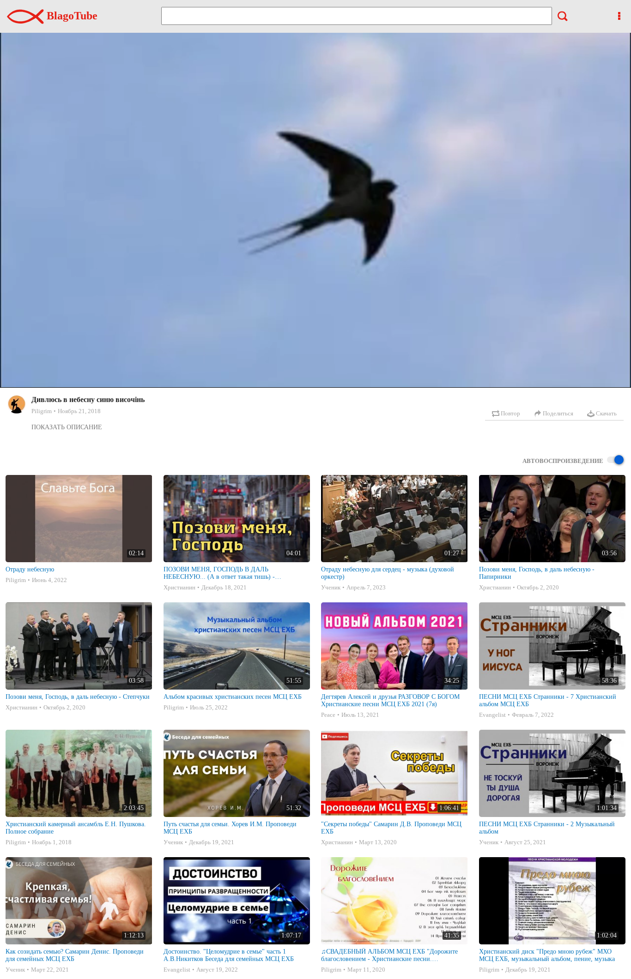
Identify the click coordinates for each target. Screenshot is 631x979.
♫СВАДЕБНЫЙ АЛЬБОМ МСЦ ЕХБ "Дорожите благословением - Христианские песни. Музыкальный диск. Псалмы (389, 955)
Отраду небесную (30, 569)
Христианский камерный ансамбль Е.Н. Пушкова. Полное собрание (76, 828)
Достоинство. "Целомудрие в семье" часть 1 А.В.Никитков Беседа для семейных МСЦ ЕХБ (229, 955)
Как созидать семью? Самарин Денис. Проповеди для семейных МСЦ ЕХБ (75, 955)
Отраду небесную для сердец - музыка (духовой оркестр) (387, 573)
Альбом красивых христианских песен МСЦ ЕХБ (233, 696)
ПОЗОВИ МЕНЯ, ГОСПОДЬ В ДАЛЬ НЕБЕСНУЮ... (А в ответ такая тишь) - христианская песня (219, 573)
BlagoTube (70, 16)
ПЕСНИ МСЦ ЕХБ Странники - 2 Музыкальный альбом (547, 828)
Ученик (330, 587)
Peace (328, 714)
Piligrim (41, 411)
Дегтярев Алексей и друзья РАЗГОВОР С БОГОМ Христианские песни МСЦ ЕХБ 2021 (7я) (390, 700)
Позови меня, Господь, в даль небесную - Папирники (537, 573)
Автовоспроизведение (562, 460)
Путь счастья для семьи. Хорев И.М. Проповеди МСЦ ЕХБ (230, 828)
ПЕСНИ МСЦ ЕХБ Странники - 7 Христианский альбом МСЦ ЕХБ (547, 700)
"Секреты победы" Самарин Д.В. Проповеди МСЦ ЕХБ (391, 828)
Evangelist (492, 714)
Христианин (179, 587)
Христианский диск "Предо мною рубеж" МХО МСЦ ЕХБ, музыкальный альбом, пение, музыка (547, 955)
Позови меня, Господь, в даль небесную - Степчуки (78, 696)
